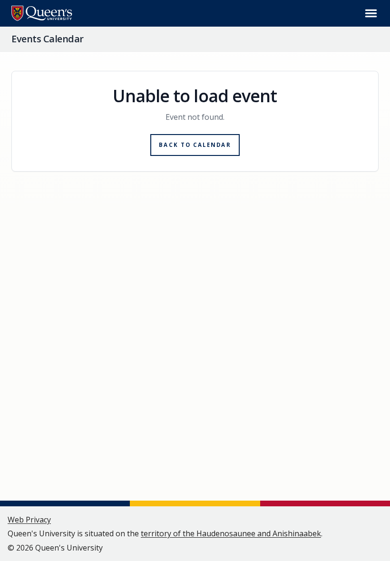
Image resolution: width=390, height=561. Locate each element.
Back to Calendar (195, 144)
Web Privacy (29, 519)
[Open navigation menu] (371, 13)
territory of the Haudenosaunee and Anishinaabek (231, 533)
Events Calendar (47, 38)
